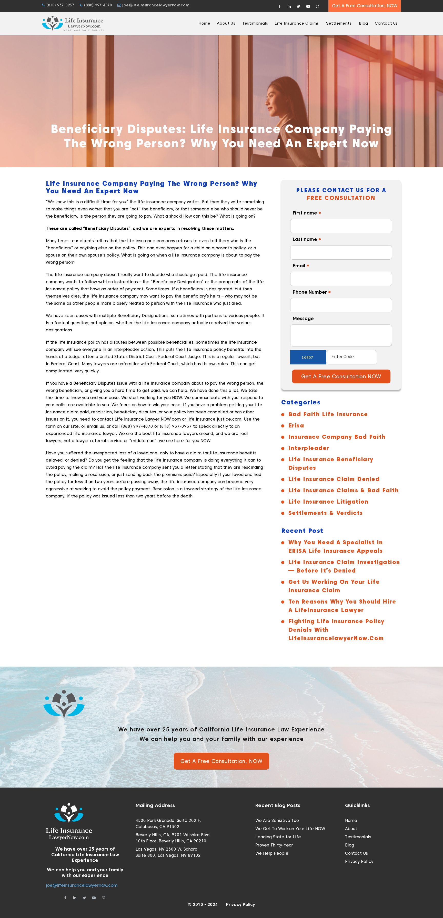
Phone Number (312, 292)
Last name (307, 239)
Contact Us (356, 853)
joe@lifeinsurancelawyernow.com (155, 5)
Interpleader (308, 448)
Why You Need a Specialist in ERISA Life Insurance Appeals (335, 546)
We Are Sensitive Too (277, 820)
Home (351, 820)
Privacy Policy (359, 861)
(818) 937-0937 (59, 5)
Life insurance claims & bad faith (343, 490)
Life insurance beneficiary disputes (331, 463)
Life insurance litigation (328, 501)
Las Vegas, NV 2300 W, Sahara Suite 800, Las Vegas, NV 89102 (168, 852)
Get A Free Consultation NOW (341, 376)
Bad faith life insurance (328, 414)
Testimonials (358, 836)
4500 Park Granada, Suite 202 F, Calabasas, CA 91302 (168, 823)
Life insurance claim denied (334, 479)
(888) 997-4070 (97, 5)
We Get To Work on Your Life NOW (290, 828)
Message (303, 318)
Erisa (296, 425)
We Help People (271, 853)
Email (301, 265)
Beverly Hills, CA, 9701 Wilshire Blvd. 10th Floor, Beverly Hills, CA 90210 (173, 837)
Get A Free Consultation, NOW (364, 5)
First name (307, 213)
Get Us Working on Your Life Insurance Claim (334, 586)
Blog (349, 845)
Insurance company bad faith (337, 436)
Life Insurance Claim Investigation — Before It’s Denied (344, 566)
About (351, 828)
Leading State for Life (278, 836)
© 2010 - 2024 (203, 904)
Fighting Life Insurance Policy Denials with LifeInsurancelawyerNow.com (336, 629)
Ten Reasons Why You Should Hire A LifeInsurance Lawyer (342, 605)
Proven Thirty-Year (274, 845)
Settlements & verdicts (325, 512)
